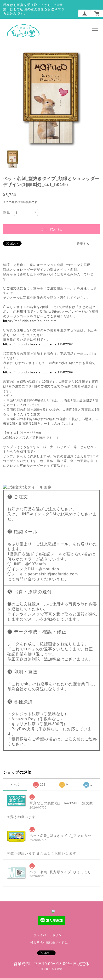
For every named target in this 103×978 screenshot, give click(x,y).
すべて (15, 784)
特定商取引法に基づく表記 (49, 942)
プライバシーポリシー (49, 935)
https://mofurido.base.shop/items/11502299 (38, 372)
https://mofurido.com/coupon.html (30, 321)
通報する (83, 243)
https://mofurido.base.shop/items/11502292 (38, 344)
